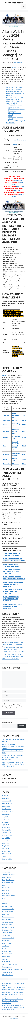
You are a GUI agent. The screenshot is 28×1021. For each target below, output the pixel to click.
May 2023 (5, 846)
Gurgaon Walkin (7, 925)
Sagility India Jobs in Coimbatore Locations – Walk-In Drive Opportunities (12, 757)
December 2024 (7, 803)
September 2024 (7, 811)
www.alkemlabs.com (20, 140)
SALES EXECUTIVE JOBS (10, 964)
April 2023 (5, 848)
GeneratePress (14, 1018)
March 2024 (6, 827)
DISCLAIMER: (10, 123)
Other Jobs (15, 464)
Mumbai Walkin (7, 951)
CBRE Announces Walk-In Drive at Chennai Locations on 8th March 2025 (12, 751)
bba (3, 885)
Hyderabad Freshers (8, 927)
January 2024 (6, 832)
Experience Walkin (8, 917)
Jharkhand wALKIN (8, 938)
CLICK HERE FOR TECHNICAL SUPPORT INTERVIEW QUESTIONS (12, 591)
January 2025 (6, 801)
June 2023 (5, 843)
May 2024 (5, 822)
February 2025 (6, 798)
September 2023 (7, 835)
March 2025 (6, 795)
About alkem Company (13, 99)
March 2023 (6, 851)
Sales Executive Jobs (15, 415)
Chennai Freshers (7, 906)
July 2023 (5, 840)
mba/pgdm (5, 946)
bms (3, 898)
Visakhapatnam (7, 972)
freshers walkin (18, 642)
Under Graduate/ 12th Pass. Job (12, 969)
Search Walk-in (7, 722)
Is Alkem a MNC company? (16, 121)
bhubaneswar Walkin (8, 896)
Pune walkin (6, 961)
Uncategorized (7, 967)
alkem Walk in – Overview (14, 87)
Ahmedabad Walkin (8, 874)
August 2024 (6, 814)
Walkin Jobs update (13, 3)
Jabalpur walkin (7, 644)
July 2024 (5, 817)
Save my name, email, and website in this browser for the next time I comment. (13, 706)
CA (3, 901)
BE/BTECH (5, 890)
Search (21, 725)
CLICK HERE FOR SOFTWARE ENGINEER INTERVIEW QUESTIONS (12, 606)
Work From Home (7, 975)
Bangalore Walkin (7, 882)
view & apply (18, 180)
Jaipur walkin (6, 935)
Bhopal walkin (6, 893)
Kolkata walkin (6, 940)
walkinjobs (14, 649)
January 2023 (6, 856)
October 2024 (6, 809)
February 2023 (7, 854)
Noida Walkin (6, 956)
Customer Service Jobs (15, 431)
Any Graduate (8, 642)
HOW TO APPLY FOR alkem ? (15, 97)
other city (5, 959)
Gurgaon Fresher (7, 922)
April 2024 (5, 825)
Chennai (4, 903)
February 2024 (7, 830)
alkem (6, 647)
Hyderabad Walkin (8, 930)
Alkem (14, 67)
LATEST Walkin (17, 644)
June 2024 (5, 819)
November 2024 (7, 806)
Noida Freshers (7, 954)
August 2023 (6, 838)
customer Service (7, 911)
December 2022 (7, 859)
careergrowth (13, 647)
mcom (4, 948)
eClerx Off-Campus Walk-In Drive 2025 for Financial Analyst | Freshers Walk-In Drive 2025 (13, 764)
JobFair (20, 647)
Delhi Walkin (6, 914)
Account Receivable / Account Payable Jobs (16, 446)
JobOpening (6, 649)
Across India (6, 872)
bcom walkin (6, 888)
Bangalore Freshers (8, 880)
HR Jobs (15, 420)
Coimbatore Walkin (8, 909)
